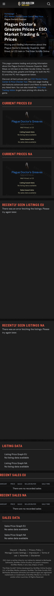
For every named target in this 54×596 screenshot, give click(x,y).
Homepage (9, 13)
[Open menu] (4, 4)
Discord (13, 550)
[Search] (49, 4)
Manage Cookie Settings (15, 552)
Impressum (34, 552)
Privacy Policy (35, 550)
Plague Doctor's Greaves (27, 121)
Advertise (24, 555)
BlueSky (23, 550)
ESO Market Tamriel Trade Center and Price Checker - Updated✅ (23, 16)
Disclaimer (35, 555)
